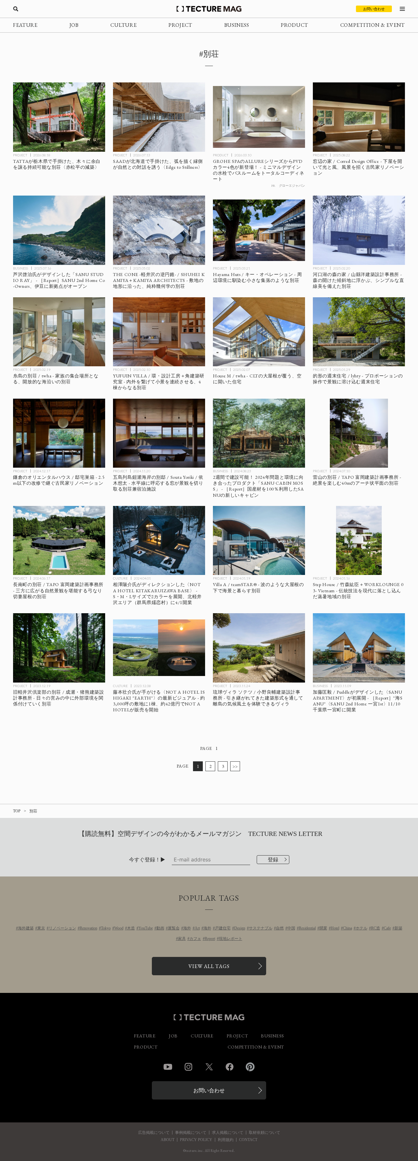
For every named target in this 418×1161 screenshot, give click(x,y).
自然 (280, 928)
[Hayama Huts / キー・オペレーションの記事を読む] (259, 230)
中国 (291, 928)
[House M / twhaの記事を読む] (259, 332)
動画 (160, 928)
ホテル (361, 928)
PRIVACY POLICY (196, 1140)
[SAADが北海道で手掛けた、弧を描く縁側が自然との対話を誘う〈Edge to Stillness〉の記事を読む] (159, 117)
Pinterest (250, 1066)
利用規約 (225, 1140)
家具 (182, 939)
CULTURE (123, 25)
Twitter (209, 1066)
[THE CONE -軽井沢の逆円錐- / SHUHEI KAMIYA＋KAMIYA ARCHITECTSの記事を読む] (159, 230)
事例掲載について (190, 1133)
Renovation (88, 928)
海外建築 (26, 928)
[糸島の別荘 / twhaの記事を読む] (59, 332)
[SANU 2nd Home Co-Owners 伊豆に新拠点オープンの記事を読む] (59, 230)
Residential (307, 928)
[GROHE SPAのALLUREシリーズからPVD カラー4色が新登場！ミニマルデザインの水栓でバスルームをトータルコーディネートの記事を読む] (259, 117)
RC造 (375, 928)
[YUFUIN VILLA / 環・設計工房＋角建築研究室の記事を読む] (159, 332)
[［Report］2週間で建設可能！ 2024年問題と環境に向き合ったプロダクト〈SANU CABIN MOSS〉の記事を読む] (259, 433)
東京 (41, 928)
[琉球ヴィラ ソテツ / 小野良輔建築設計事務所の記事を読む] (259, 648)
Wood (118, 928)
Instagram (188, 1066)
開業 (323, 928)
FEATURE (25, 25)
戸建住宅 (223, 928)
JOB (74, 25)
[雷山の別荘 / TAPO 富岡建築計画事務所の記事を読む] (359, 433)
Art (197, 928)
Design (239, 928)
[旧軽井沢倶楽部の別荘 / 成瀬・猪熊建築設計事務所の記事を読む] (59, 648)
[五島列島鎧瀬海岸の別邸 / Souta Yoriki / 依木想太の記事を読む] (159, 433)
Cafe (387, 928)
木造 (131, 928)
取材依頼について (264, 1133)
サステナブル (260, 928)
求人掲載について (227, 1133)
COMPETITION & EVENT (372, 25)
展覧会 (174, 928)
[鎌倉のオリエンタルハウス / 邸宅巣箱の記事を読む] (59, 433)
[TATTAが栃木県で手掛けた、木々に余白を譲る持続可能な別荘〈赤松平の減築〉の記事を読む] (59, 117)
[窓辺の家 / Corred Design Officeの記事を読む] (359, 117)
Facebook (229, 1066)
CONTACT (248, 1140)
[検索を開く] (15, 8)
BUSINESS (236, 25)
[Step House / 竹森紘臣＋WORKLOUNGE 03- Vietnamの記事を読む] (359, 540)
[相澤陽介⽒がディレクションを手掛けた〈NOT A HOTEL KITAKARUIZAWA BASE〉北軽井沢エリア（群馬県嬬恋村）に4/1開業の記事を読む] (159, 540)
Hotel (335, 928)
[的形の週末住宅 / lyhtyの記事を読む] (359, 332)
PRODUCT (294, 25)
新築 (398, 928)
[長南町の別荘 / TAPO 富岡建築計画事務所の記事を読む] (59, 540)
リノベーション (62, 928)
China (347, 928)
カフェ (195, 939)
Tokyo (106, 928)
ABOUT (167, 1140)
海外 (187, 928)
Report (210, 939)
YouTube (145, 928)
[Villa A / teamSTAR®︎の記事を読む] (259, 540)
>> (235, 766)
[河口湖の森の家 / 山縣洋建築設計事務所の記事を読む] (359, 230)
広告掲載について (153, 1133)
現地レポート (230, 939)
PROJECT (180, 25)
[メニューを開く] (402, 8)
